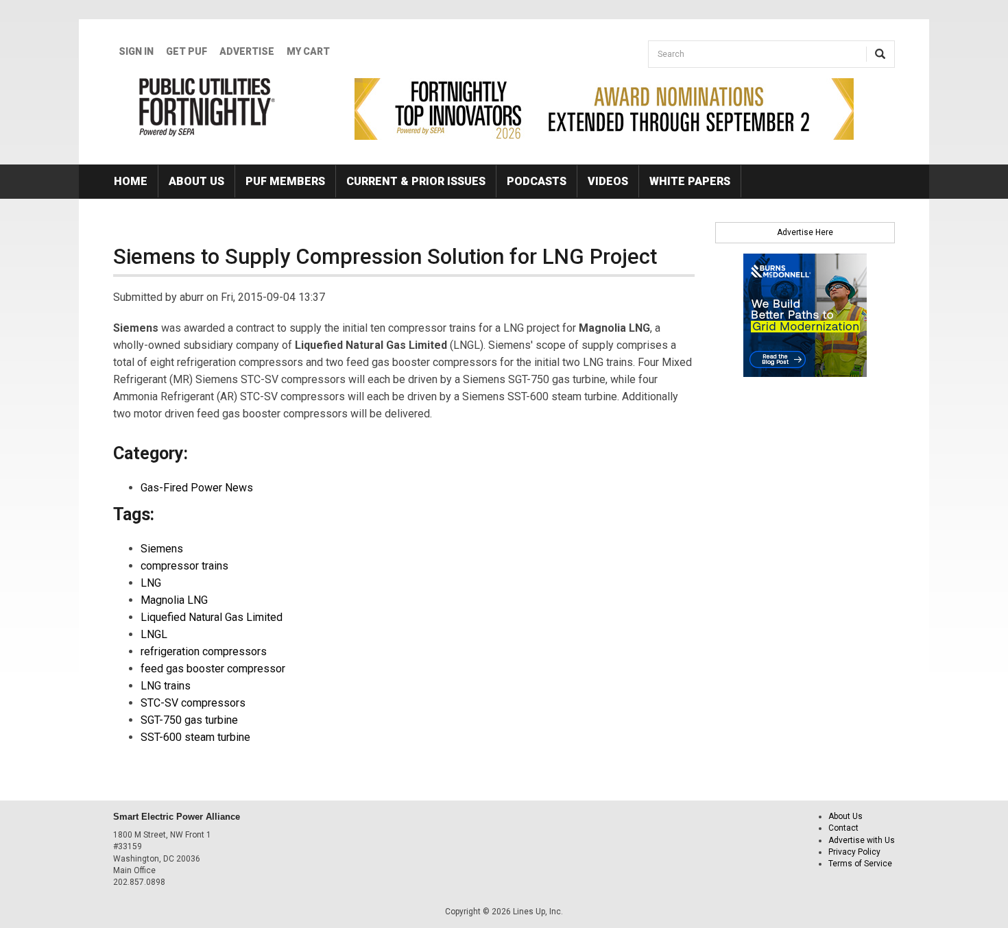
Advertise (246, 51)
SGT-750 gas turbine (189, 719)
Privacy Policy (854, 852)
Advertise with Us (861, 840)
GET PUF (186, 51)
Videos (608, 181)
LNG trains (166, 685)
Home (130, 181)
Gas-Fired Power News (197, 487)
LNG (151, 582)
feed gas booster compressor (213, 668)
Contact (843, 828)
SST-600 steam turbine (195, 737)
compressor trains (184, 565)
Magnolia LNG (174, 600)
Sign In (136, 51)
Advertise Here (805, 232)
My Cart (308, 51)
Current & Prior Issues (415, 181)
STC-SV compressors (193, 702)
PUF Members (285, 181)
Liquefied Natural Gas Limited (212, 617)
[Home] (207, 107)
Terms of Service (860, 863)
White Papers (689, 181)
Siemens (162, 548)
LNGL (154, 634)
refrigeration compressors (204, 651)
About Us (196, 181)
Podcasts (536, 181)
